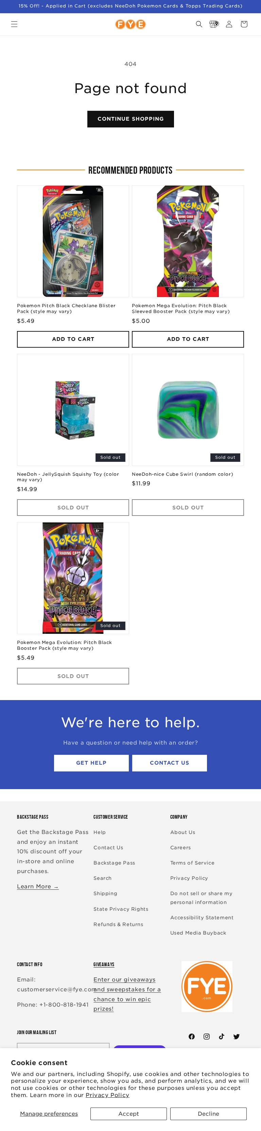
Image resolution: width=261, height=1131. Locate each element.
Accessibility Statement (202, 917)
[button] (14, 24)
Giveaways (103, 964)
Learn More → (38, 886)
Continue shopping (131, 119)
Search (102, 878)
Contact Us (169, 763)
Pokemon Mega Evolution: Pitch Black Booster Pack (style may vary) (64, 645)
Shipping (105, 893)
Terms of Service (192, 863)
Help (99, 832)
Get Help (91, 763)
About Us (182, 832)
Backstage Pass (114, 863)
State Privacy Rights (120, 909)
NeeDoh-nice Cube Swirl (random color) (182, 474)
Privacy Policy (107, 1095)
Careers (180, 847)
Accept (128, 1114)
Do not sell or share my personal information (201, 898)
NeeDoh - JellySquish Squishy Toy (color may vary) (68, 477)
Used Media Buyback (198, 933)
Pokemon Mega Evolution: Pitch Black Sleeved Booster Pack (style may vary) (181, 308)
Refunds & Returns (118, 924)
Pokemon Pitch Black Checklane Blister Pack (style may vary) (66, 308)
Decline (208, 1114)
